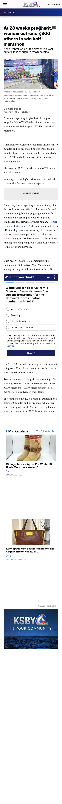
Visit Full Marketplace (46, 431)
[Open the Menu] (5, 4)
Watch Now (53, 4)
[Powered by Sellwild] (51, 606)
